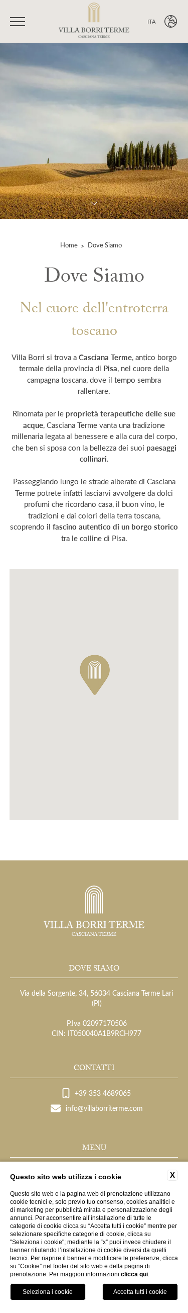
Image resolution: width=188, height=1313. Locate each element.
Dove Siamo (105, 244)
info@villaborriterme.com (104, 1108)
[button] (95, 675)
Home (69, 244)
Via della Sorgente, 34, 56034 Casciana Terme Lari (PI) (96, 998)
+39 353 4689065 (103, 1093)
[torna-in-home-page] (94, 22)
